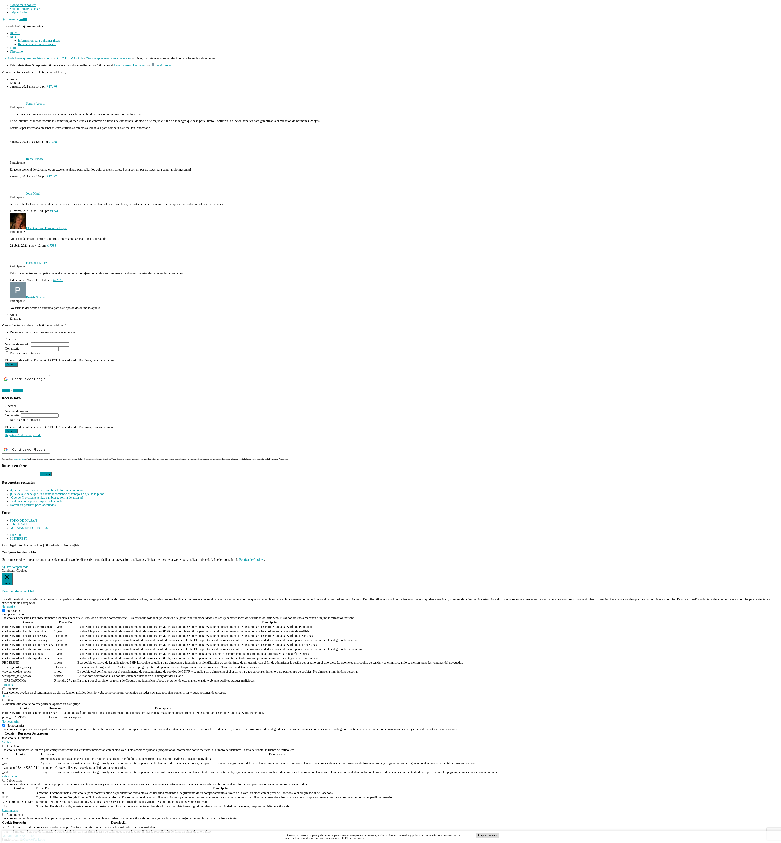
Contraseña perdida (28, 435)
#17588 (51, 245)
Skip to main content (23, 5)
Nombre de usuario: (18, 344)
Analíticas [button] (8, 742)
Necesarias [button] (8, 606)
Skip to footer (18, 12)
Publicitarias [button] (9, 776)
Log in (6, 390)
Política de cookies (30, 545)
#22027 (58, 280)
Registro (10, 435)
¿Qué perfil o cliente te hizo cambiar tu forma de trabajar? (46, 490)
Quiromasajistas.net (14, 19)
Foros (49, 58)
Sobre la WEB (19, 524)
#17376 (52, 86)
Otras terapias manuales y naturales (108, 58)
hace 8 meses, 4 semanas (130, 65)
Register (18, 390)
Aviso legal (9, 545)
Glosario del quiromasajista (62, 545)
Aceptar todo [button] (20, 567)
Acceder (11, 364)
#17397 (52, 176)
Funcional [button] (8, 684)
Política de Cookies (251, 559)
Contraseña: (13, 348)
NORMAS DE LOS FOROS (29, 528)
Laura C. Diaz (19, 459)
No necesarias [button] (11, 721)
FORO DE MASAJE (69, 58)
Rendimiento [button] (10, 810)
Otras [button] (5, 696)
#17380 (53, 141)
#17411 (55, 211)
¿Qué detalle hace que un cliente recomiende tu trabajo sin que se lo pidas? (57, 494)
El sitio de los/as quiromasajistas (22, 58)
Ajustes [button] (6, 567)
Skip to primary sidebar (25, 8)
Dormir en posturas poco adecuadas (33, 505)
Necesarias (13, 610)
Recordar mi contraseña (25, 353)
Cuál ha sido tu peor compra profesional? (36, 501)
